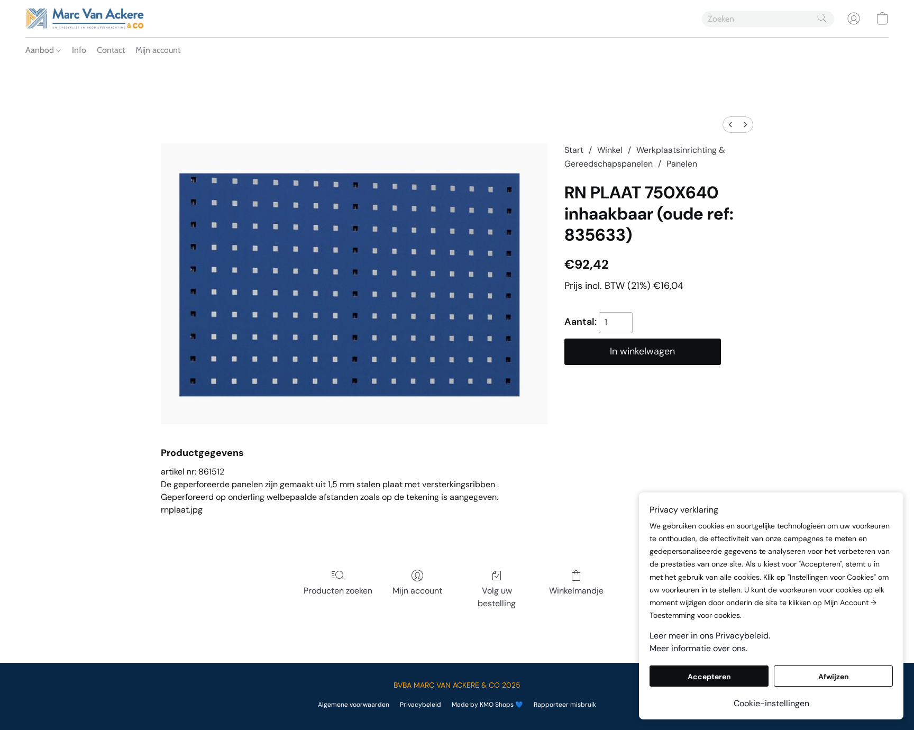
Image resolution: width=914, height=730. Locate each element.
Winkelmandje (576, 590)
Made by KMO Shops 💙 (487, 704)
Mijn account (157, 50)
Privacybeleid (420, 704)
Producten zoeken (338, 590)
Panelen (681, 163)
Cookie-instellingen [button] (771, 703)
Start (573, 150)
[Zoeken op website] (822, 18)
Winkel (610, 150)
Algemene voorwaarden (353, 704)
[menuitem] (730, 124)
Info (79, 50)
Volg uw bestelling (497, 597)
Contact (111, 50)
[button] (84, 18)
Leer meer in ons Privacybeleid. (710, 635)
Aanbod (40, 50)
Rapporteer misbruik (565, 704)
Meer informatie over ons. (698, 648)
